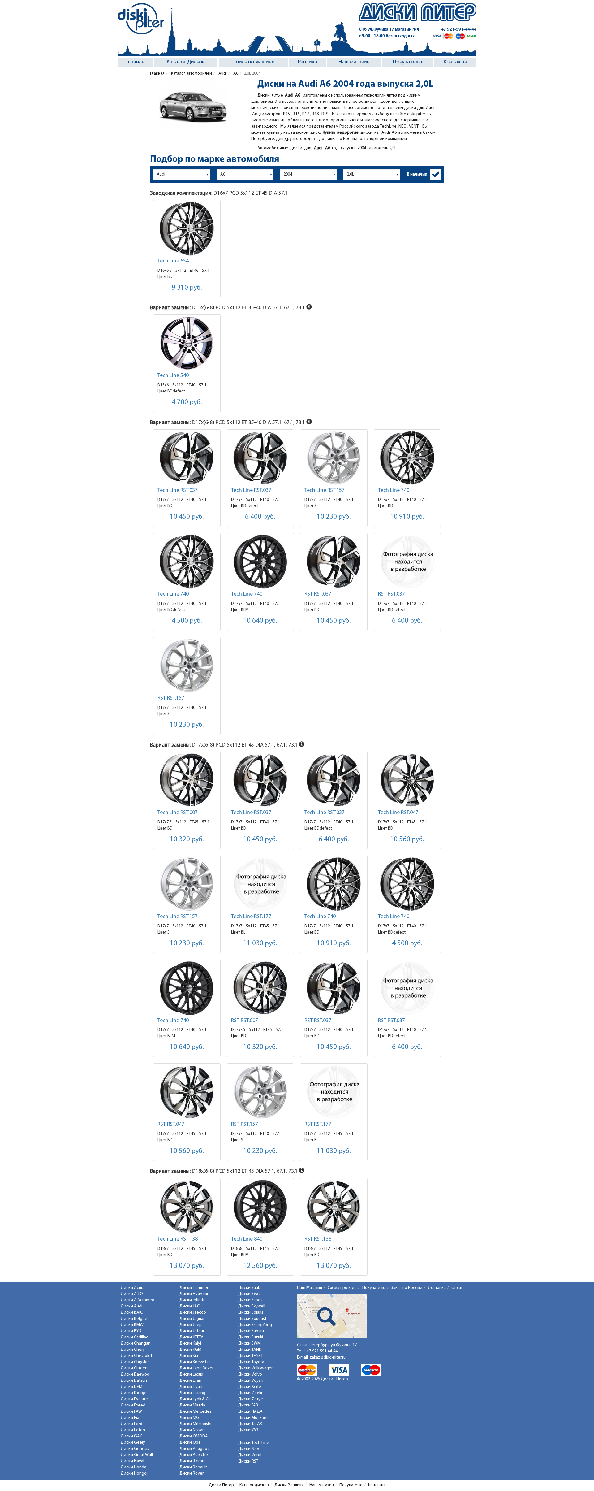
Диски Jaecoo (192, 1312)
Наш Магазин (309, 1287)
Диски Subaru (251, 1331)
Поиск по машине (253, 62)
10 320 (187, 839)
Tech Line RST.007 (177, 813)
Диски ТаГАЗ (250, 1424)
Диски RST (248, 1461)
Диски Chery (133, 1349)
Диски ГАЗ (248, 1405)
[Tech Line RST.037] (187, 458)
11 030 (260, 943)
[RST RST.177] (334, 1092)
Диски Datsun (134, 1380)
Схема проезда (342, 1287)
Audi (222, 73)
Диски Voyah (250, 1380)
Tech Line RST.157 (324, 490)
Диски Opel (190, 1442)
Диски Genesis (135, 1448)
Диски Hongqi (134, 1473)
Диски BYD (131, 1331)
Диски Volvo (250, 1374)
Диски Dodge (134, 1393)
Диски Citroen (134, 1368)
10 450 (187, 517)
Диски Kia (188, 1356)
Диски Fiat (131, 1417)
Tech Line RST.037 (177, 490)
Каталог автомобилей (191, 73)
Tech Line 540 (173, 376)
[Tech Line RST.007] (187, 780)
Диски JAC (189, 1306)
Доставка (437, 1287)
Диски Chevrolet (136, 1356)
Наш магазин (354, 62)
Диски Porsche (193, 1455)
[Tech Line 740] (407, 458)
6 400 (260, 517)
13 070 (187, 1266)
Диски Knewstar (194, 1362)
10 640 (260, 621)
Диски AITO (132, 1294)
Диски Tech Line (253, 1443)
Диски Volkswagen (256, 1368)
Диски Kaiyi (190, 1343)
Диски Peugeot (194, 1448)
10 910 (407, 517)
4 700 (187, 402)
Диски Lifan (190, 1380)
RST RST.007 (244, 1021)
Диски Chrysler (135, 1362)
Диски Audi (131, 1306)
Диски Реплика (289, 1485)
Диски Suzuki (250, 1337)
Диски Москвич (253, 1417)
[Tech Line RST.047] (407, 780)
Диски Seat (249, 1294)
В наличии (417, 174)
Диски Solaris (250, 1312)
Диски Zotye (250, 1399)
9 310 (187, 288)
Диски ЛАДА (250, 1411)
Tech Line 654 (173, 261)
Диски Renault (193, 1467)
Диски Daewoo (135, 1374)
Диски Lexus (191, 1374)
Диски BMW (132, 1325)
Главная (135, 62)
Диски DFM (131, 1387)
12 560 (260, 1266)
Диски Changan (136, 1343)
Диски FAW (131, 1411)
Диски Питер (221, 1485)
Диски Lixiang (192, 1393)
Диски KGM (190, 1349)
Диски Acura (132, 1287)
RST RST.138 (317, 1239)
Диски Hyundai (193, 1294)
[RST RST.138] (334, 1207)
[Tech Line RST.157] (334, 458)
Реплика (307, 62)
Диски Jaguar (191, 1318)
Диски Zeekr (250, 1393)
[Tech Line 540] (187, 343)
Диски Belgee (134, 1318)
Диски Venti (249, 1455)
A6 (235, 73)
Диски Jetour (191, 1331)
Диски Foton (133, 1430)
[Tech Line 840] (260, 1207)
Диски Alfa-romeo (137, 1300)
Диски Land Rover (196, 1368)
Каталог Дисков (186, 62)
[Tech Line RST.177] (260, 884)
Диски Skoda (250, 1300)
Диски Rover (191, 1473)
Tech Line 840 (246, 1239)
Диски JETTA (191, 1337)
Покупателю (407, 62)
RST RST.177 (317, 1124)
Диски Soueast (252, 1318)
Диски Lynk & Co (195, 1399)
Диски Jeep (190, 1325)
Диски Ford (131, 1424)
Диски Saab (249, 1287)
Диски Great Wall (137, 1455)
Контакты (455, 62)
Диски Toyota (251, 1362)
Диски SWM (249, 1343)
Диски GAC (131, 1436)
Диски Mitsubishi (195, 1424)
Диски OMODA (193, 1436)
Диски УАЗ (248, 1430)
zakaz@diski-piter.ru (328, 1357)
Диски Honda (133, 1467)
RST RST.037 (317, 594)
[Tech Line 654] (187, 229)
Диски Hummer (193, 1287)
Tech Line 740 (393, 490)
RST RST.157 (170, 698)
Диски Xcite (249, 1387)
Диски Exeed (133, 1405)
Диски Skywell (251, 1306)
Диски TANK (249, 1349)
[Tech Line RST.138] (187, 1207)
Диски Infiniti (191, 1300)
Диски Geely (133, 1442)
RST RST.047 (170, 1124)
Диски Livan (190, 1387)
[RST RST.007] (260, 988)
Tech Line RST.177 (251, 917)
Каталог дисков (254, 1485)
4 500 (187, 621)
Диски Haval (132, 1461)
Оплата (458, 1287)
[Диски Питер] (141, 18)
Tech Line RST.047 (398, 813)
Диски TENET (250, 1356)
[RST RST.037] (334, 562)
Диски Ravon (191, 1461)
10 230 (334, 517)
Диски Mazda (192, 1405)
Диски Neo (248, 1449)
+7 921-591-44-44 (458, 29)
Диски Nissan (192, 1430)
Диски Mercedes (195, 1411)
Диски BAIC (132, 1312)
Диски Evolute (134, 1399)
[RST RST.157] (187, 666)
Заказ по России (406, 1287)
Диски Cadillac (134, 1337)
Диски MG (189, 1417)
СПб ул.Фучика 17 (389, 29)
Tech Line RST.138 (177, 1239)
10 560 (407, 839)
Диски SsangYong (255, 1325)
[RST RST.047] (187, 1092)
